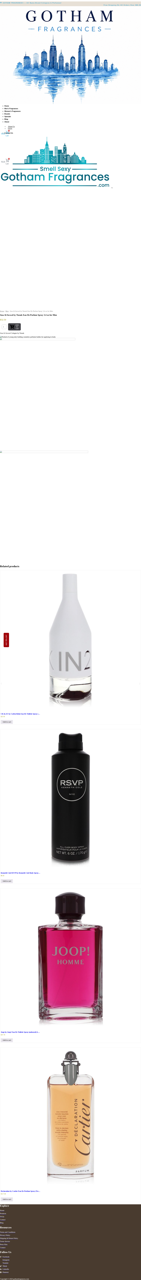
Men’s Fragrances (11, 108)
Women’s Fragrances (12, 111)
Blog (6, 119)
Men (7, 311)
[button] (3, 112)
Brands (7, 114)
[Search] (111, 122)
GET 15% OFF (6, 640)
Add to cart (17, 326)
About (6, 122)
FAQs (10, 128)
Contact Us (8, 133)
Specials (7, 116)
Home (6, 106)
